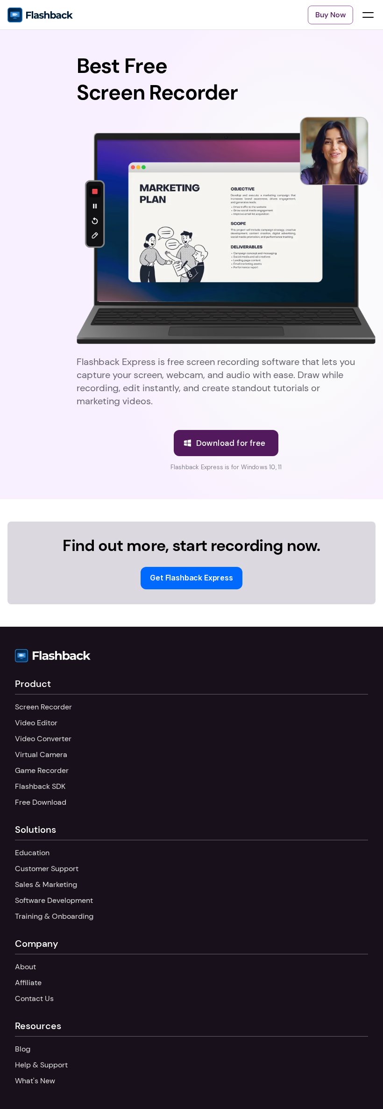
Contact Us (34, 998)
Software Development (54, 900)
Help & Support (41, 1065)
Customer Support (46, 868)
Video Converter (43, 739)
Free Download (40, 802)
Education (32, 853)
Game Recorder (42, 770)
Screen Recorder (43, 707)
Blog (22, 1049)
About (25, 967)
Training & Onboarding (54, 916)
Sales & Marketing (46, 884)
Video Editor (36, 723)
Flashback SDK (40, 786)
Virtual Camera (41, 754)
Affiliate (28, 982)
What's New (35, 1081)
